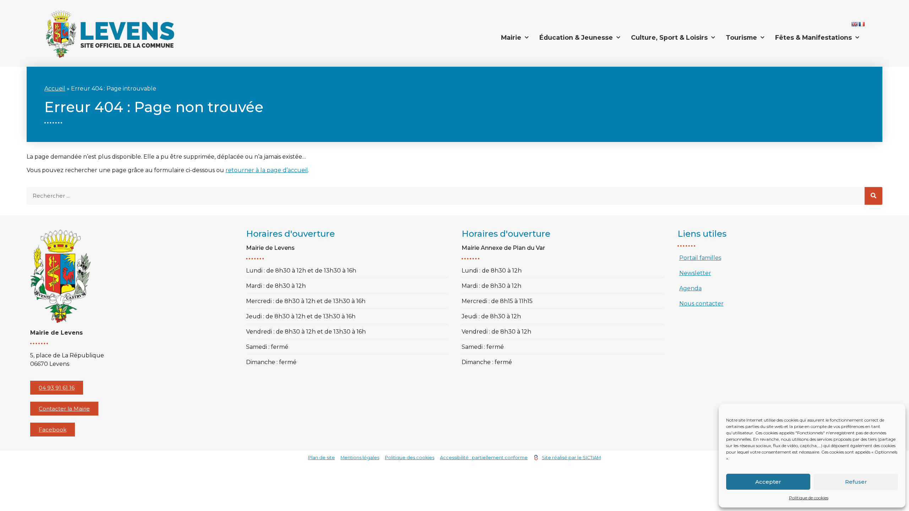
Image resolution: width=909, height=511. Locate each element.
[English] (854, 24)
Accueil (54, 88)
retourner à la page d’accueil (266, 170)
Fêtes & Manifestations (813, 37)
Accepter (768, 481)
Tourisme (741, 37)
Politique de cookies (808, 497)
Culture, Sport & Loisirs (669, 37)
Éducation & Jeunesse (576, 37)
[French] (861, 24)
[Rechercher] (873, 196)
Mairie (511, 37)
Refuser (856, 481)
